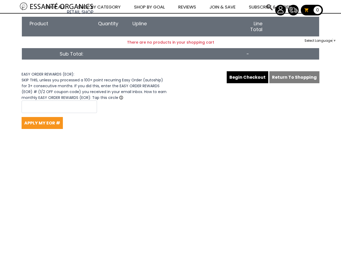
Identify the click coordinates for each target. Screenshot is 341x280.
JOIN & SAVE (269, 7)
